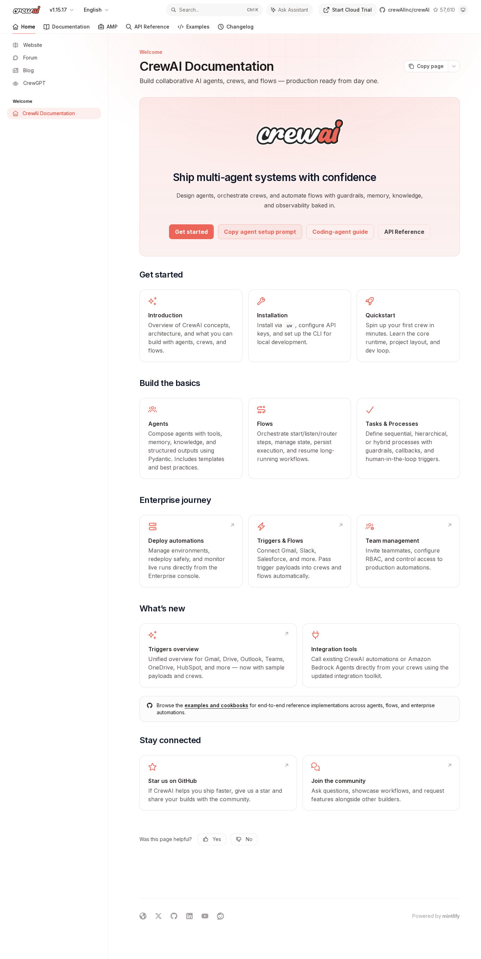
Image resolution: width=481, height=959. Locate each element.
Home (28, 27)
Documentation (71, 27)
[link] (191, 325)
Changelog (240, 27)
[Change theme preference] (463, 10)
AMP (112, 27)
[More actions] (454, 66)
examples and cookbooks (216, 705)
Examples (198, 27)
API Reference (152, 27)
